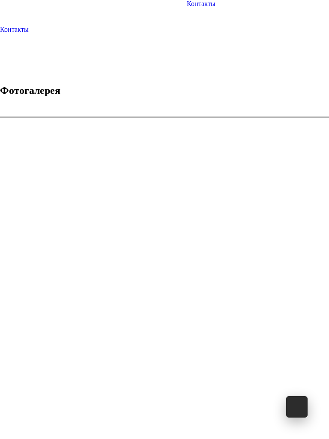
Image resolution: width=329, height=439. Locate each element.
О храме (99, 12)
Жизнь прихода (123, 12)
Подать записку (175, 12)
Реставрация (164, 12)
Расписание (111, 12)
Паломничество (150, 12)
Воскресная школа (136, 12)
